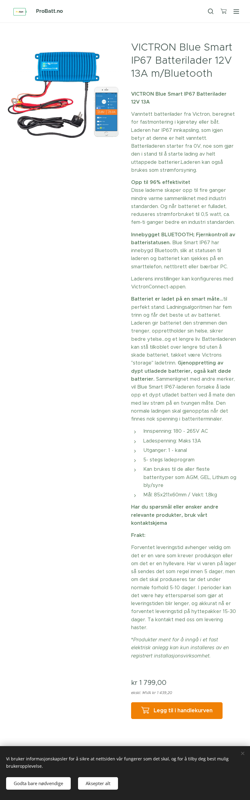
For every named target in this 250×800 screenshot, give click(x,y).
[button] (210, 11)
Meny (236, 11)
